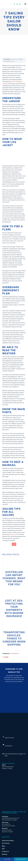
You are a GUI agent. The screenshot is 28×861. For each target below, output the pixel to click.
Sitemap (4, 854)
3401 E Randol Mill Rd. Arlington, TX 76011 (15, 755)
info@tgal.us (8, 746)
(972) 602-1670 (9, 737)
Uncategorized (14, 653)
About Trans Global (8, 840)
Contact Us (5, 851)
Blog (3, 846)
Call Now (7, 859)
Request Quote (21, 859)
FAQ (3, 849)
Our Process (5, 843)
